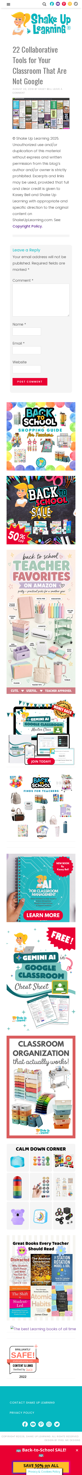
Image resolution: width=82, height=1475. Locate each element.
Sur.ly (29, 1369)
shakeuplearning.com (23, 1361)
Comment (23, 280)
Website (20, 362)
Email (18, 343)
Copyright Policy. (28, 226)
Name (19, 324)
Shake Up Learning (41, 23)
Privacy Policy (22, 1413)
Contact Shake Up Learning (32, 1403)
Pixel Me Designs (69, 1440)
